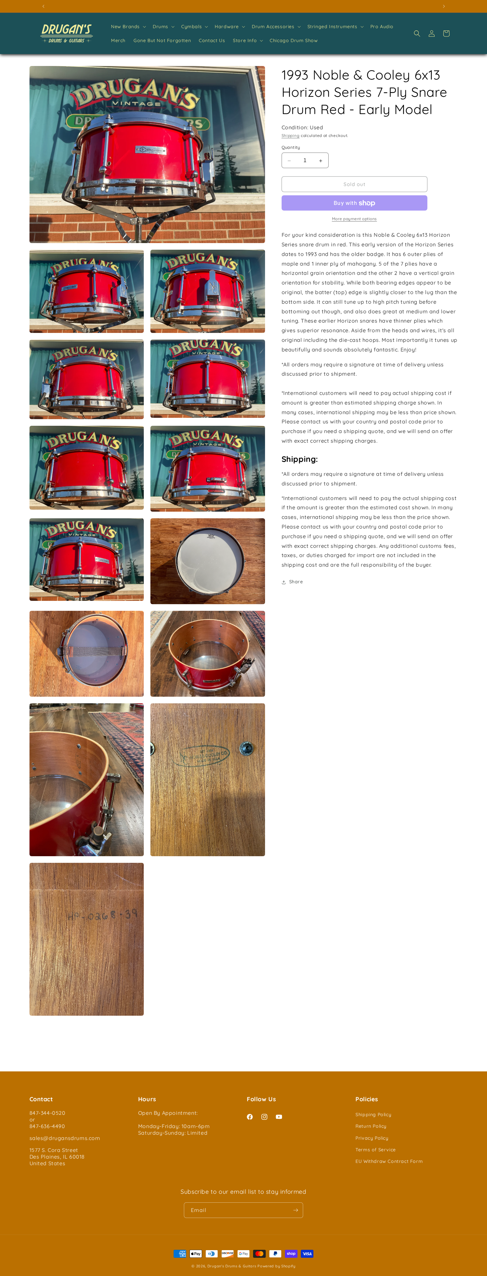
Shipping (291, 135)
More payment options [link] (354, 219)
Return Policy (371, 1126)
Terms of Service (375, 1150)
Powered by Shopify (276, 1266)
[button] (128, 26)
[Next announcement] (444, 6)
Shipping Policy (373, 1114)
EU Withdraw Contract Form (389, 1161)
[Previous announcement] (43, 6)
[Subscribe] (295, 1210)
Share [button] (296, 582)
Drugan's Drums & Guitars (231, 1266)
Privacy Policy (371, 1138)
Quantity (291, 147)
